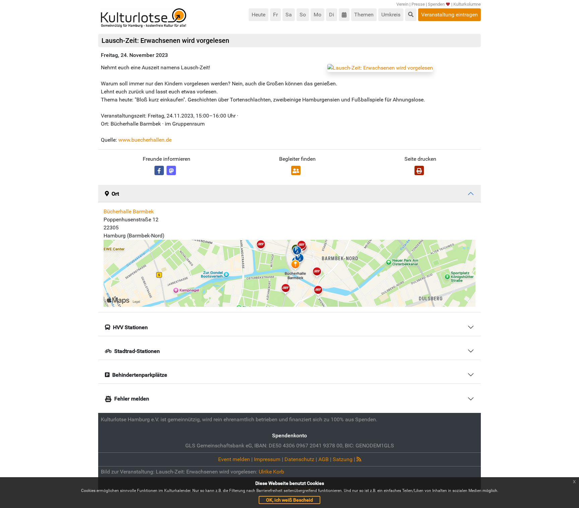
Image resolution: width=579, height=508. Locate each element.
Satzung (342, 459)
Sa (288, 14)
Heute (258, 14)
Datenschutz (299, 459)
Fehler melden (131, 398)
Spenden (436, 4)
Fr (275, 14)
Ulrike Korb (271, 471)
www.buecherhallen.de (145, 140)
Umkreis (390, 14)
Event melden (234, 459)
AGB (323, 459)
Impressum (267, 459)
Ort (115, 194)
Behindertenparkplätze (139, 375)
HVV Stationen (130, 327)
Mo (317, 14)
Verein (402, 4)
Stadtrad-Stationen (137, 351)
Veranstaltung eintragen (449, 14)
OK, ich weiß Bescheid (289, 500)
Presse (418, 4)
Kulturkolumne (467, 4)
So (303, 14)
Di (331, 14)
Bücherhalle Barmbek (129, 211)
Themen (364, 14)
